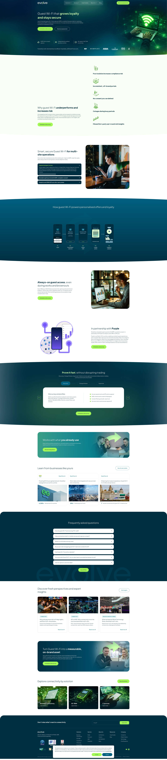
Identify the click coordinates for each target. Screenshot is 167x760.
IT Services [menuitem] (79, 742)
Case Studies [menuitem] (112, 734)
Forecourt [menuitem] (90, 737)
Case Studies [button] (85, 3)
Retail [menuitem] (89, 734)
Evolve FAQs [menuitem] (79, 744)
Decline (107, 754)
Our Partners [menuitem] (101, 734)
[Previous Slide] (39, 397)
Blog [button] (100, 3)
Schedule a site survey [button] (45, 298)
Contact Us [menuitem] (123, 734)
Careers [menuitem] (100, 737)
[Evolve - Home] (46, 3)
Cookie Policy (109, 751)
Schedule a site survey (45, 29)
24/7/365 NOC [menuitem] (102, 739)
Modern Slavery (126, 756)
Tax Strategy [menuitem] (123, 739)
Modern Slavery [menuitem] (124, 737)
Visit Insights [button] (124, 590)
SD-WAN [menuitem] (78, 738)
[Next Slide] (127, 397)
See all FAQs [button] (83, 570)
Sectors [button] (76, 3)
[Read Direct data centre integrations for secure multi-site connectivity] (83, 489)
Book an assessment (123, 3)
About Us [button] (93, 3)
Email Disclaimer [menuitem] (124, 741)
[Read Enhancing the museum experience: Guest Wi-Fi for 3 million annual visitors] (114, 489)
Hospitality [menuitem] (90, 741)
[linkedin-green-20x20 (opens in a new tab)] (128, 749)
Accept (96, 754)
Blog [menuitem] (111, 737)
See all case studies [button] (122, 468)
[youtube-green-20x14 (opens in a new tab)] (126, 749)
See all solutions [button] (123, 681)
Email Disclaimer (117, 756)
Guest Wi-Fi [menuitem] (79, 740)
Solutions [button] (67, 3)
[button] (52, 732)
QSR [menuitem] (89, 739)
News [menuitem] (100, 741)
